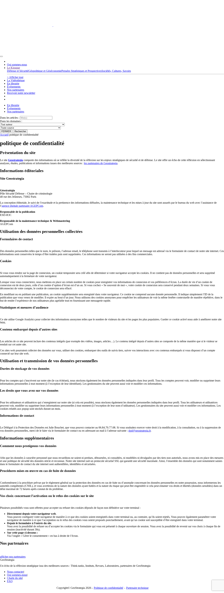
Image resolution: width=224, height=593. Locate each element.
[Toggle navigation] (1, 56)
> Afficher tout (15, 77)
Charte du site (14, 578)
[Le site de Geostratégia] (53, 25)
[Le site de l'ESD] (26, 52)
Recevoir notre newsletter (21, 92)
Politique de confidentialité (108, 587)
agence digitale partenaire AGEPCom (22, 205)
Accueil (4, 134)
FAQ (10, 581)
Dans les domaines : (11, 121)
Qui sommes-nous (17, 64)
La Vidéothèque (16, 80)
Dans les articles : (9, 117)
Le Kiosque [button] (13, 67)
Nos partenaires (15, 89)
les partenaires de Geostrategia (100, 163)
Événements (13, 86)
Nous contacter (15, 571)
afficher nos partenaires (13, 556)
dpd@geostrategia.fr (139, 430)
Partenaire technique (144, 587)
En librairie (13, 83)
